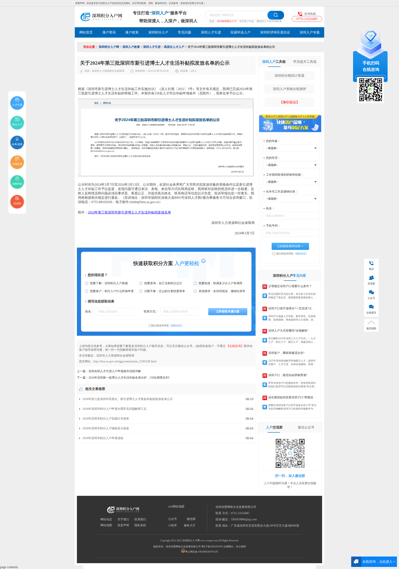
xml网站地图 (176, 506)
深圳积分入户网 (109, 46)
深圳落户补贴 (246, 21)
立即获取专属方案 (227, 311)
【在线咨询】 (235, 346)
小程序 (172, 525)
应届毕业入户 (240, 32)
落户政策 (132, 32)
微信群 (191, 519)
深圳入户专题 (310, 32)
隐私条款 (140, 525)
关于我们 (123, 519)
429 (192, 70)
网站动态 (106, 519)
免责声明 (123, 525)
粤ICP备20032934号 (212, 546)
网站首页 (86, 32)
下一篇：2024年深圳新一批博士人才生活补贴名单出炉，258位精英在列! (123, 377)
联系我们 (140, 519)
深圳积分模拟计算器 (289, 75)
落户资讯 (109, 32)
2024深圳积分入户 (227, 21)
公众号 (172, 519)
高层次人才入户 (174, 46)
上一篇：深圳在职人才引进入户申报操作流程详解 (109, 371)
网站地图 (106, 525)
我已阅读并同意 (167, 325)
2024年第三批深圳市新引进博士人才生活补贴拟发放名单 (129, 212)
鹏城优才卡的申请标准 (269, 21)
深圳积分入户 (158, 32)
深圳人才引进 (211, 32)
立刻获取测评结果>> (290, 246)
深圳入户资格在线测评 (289, 89)
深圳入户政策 (131, 46)
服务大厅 (190, 525)
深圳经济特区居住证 (275, 32)
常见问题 (184, 32)
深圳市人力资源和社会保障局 (108, 70)
